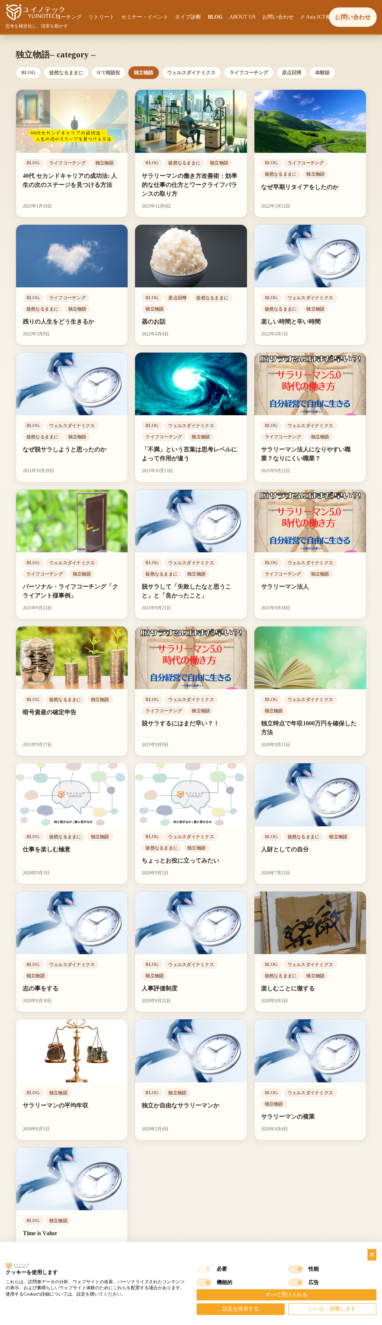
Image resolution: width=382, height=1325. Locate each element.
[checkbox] (204, 1269)
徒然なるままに (66, 72)
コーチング (69, 17)
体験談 (322, 72)
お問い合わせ (278, 17)
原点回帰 (291, 72)
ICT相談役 (108, 72)
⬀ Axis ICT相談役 (320, 17)
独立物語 (143, 72)
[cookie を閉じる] (371, 1255)
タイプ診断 (188, 17)
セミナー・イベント (144, 17)
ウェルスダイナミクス (191, 72)
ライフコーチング (248, 72)
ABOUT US (242, 17)
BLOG (215, 17)
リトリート (101, 17)
